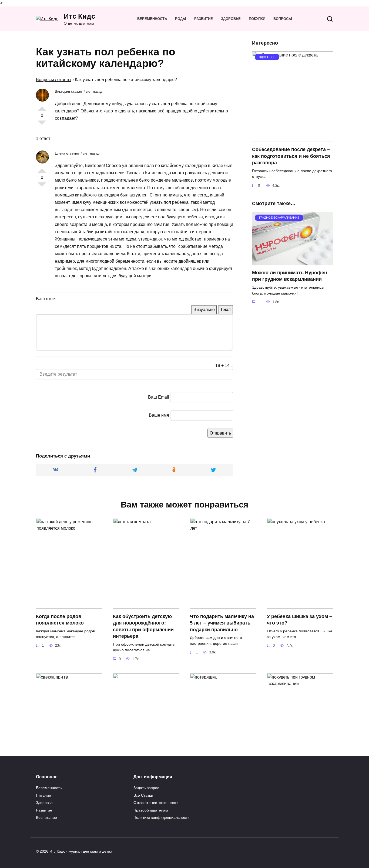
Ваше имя (159, 415)
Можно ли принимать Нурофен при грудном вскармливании (289, 276)
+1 (42, 106)
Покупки (257, 19)
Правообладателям (150, 810)
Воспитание (46, 817)
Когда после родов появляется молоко (60, 619)
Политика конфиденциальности (161, 817)
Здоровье (231, 19)
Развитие (203, 19)
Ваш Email (158, 397)
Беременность (152, 19)
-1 (42, 125)
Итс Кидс (79, 16)
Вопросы (282, 19)
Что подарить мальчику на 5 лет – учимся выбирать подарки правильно (222, 622)
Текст (225, 309)
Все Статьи (143, 795)
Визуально (204, 309)
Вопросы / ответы (53, 79)
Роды (180, 19)
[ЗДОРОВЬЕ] (292, 138)
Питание (43, 795)
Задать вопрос (146, 788)
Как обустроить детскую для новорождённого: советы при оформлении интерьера (143, 626)
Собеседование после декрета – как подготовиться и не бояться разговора (291, 156)
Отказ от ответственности (156, 802)
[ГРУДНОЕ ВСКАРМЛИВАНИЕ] (292, 261)
